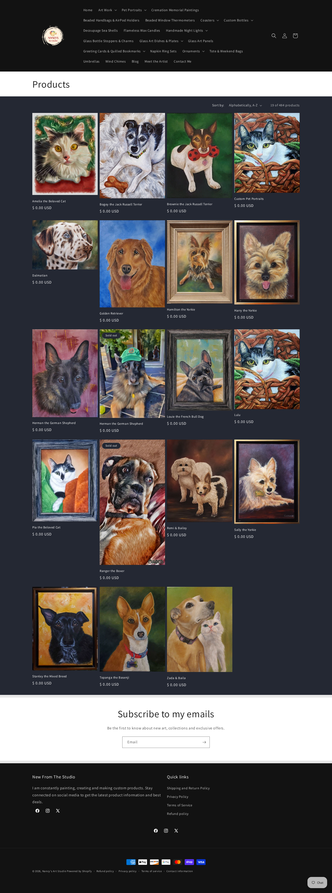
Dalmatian (39, 275)
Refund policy (178, 813)
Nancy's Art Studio (54, 871)
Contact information (179, 871)
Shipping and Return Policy (188, 788)
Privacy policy (128, 871)
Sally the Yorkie (245, 530)
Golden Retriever (111, 313)
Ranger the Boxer (112, 571)
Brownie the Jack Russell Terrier (189, 204)
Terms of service (151, 871)
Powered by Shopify (79, 871)
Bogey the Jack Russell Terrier (121, 204)
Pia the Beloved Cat (46, 527)
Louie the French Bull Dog (185, 417)
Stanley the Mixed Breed (49, 676)
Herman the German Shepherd (54, 423)
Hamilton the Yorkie (181, 310)
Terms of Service (179, 805)
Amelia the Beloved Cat (49, 201)
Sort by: (218, 105)
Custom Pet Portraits (249, 199)
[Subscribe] (204, 742)
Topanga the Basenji (114, 678)
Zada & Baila (176, 678)
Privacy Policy (177, 796)
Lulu (237, 415)
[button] (107, 10)
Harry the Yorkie (245, 311)
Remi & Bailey (177, 528)
